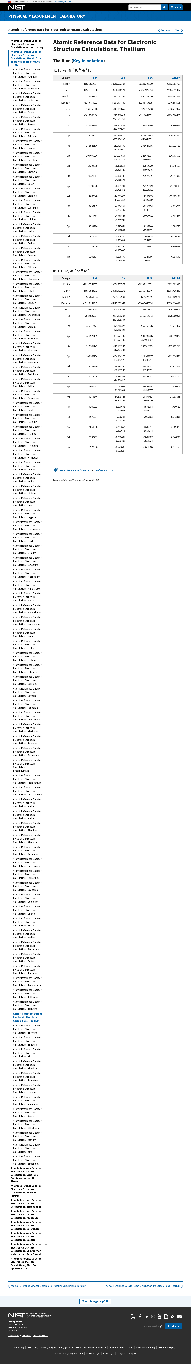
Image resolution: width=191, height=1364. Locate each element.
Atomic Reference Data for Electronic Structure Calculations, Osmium (27, 680)
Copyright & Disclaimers (70, 1347)
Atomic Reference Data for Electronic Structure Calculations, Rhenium (27, 827)
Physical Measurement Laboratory (46, 16)
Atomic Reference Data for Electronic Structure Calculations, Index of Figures (26, 1190)
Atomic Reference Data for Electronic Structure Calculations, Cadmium (27, 204)
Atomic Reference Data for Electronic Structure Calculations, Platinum (27, 728)
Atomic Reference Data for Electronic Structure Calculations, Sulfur (27, 957)
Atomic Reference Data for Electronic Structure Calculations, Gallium (27, 382)
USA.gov (121, 1353)
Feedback (173, 1326)
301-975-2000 (14, 1330)
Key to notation (88, 60)
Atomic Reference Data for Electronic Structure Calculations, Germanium (27, 394)
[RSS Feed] (173, 1316)
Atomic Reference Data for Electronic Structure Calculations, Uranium (27, 1088)
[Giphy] (166, 1316)
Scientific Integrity (166, 1347)
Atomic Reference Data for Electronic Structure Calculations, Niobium (27, 656)
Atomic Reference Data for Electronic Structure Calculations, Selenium (27, 898)
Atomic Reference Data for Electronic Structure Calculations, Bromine (27, 192)
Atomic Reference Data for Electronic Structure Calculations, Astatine (27, 132)
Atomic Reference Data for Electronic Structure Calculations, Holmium (27, 442)
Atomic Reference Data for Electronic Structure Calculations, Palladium (27, 704)
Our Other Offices (40, 1335)
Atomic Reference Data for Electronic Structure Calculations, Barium (27, 144)
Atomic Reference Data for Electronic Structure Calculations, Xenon (27, 1112)
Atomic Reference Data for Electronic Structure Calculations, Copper (27, 299)
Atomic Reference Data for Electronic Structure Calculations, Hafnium (27, 418)
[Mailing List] (179, 1316)
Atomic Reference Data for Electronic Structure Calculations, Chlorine (27, 263)
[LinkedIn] (146, 1316)
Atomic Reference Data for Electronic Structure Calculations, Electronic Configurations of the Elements (26, 1175)
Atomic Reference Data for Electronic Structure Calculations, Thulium (27, 1041)
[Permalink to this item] (107, 60)
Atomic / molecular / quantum (75, 470)
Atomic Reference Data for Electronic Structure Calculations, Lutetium (27, 561)
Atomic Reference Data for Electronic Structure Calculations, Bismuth (27, 168)
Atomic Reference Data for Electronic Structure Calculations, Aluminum (27, 85)
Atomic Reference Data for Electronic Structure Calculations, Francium (27, 359)
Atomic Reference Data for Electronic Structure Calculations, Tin (27, 1053)
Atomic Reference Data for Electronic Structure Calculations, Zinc (27, 1148)
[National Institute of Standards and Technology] (29, 1315)
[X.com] (133, 1316)
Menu (177, 7)
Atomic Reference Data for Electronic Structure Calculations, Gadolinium (27, 371)
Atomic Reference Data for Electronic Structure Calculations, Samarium (27, 874)
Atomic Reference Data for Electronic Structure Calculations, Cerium (27, 240)
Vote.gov (131, 1353)
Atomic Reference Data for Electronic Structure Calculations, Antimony (27, 97)
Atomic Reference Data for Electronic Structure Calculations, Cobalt (27, 287)
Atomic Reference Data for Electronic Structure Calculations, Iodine (27, 478)
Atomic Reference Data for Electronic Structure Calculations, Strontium (27, 946)
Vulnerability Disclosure (95, 1347)
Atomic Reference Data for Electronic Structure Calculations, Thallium (28, 1017)
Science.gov (108, 1353)
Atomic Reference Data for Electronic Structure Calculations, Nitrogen (27, 668)
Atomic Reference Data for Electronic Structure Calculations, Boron (27, 180)
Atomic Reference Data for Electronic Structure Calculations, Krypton (27, 513)
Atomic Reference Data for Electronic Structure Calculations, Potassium (27, 752)
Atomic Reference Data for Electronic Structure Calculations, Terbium (27, 1005)
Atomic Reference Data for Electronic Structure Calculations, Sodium (27, 934)
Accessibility (32, 1347)
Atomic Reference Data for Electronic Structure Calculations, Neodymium (27, 621)
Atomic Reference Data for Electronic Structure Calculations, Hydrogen (27, 454)
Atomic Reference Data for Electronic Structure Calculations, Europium (27, 335)
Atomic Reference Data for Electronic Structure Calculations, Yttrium (27, 1136)
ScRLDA (176, 77)
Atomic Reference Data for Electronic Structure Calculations (55, 29)
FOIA (130, 1347)
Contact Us (26, 1335)
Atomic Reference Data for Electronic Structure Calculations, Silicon (27, 910)
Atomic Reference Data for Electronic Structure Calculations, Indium (27, 466)
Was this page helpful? (95, 1301)
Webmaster (13, 1335)
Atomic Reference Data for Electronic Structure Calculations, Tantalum (27, 969)
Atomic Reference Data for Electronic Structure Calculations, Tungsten (27, 1077)
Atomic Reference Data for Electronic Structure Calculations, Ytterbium (27, 1124)
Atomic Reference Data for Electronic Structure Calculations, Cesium (27, 251)
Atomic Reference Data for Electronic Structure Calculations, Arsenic (27, 120)
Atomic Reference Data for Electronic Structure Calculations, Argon (27, 109)
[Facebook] (140, 1316)
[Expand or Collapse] (46, 52)
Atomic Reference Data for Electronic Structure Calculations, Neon (27, 632)
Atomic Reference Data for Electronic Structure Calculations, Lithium (27, 549)
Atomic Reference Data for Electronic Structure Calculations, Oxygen (27, 692)
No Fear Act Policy (117, 1347)
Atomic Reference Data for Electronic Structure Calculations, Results (26, 1237)
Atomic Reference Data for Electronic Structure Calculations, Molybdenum (27, 609)
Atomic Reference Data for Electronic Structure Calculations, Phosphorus (27, 716)
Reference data (104, 470)
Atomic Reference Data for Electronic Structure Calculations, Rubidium (27, 850)
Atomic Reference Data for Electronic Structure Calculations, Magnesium (27, 573)
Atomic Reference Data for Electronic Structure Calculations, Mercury (27, 597)
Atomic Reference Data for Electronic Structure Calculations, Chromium (27, 275)
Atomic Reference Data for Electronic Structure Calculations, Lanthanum (27, 525)
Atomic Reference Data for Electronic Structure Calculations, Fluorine (27, 347)
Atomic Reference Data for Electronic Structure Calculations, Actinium (27, 73)
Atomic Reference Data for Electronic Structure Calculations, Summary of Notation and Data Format (26, 1249)
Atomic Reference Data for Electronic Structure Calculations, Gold (27, 406)
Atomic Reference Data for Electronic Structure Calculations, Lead (27, 537)
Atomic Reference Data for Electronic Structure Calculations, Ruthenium (27, 862)
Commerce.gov (93, 1353)
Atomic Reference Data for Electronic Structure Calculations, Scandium (27, 886)
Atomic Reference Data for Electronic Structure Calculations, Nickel (27, 644)
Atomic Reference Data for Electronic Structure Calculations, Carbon (27, 228)
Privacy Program (48, 1347)
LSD (123, 77)
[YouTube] (159, 1316)
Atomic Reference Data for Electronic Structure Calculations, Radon (27, 815)
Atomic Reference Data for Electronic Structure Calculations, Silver (27, 922)
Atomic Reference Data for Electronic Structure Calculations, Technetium (27, 981)
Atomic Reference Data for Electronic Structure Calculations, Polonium (27, 740)
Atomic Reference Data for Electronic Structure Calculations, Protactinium (27, 791)
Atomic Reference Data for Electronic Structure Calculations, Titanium (27, 1065)
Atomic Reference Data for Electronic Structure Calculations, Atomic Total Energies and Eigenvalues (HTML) (26, 58)
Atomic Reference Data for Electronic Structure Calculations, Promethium (27, 779)
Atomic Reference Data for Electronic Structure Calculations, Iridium (27, 490)
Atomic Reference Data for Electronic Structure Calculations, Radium (27, 803)
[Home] (16, 7)
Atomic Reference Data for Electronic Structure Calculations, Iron (27, 501)
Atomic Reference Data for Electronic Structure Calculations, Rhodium (27, 838)
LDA (95, 77)
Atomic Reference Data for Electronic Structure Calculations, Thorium (27, 1029)
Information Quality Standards (69, 1353)
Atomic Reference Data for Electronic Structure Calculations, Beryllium (27, 156)
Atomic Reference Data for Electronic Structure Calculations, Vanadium (27, 1100)
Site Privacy (18, 1347)
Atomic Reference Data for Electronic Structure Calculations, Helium (27, 430)
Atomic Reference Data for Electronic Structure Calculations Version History (27, 44)
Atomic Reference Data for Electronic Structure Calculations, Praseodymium (27, 765)
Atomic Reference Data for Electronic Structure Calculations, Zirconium (27, 1160)
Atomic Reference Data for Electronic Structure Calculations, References (26, 1226)
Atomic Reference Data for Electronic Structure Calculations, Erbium (27, 323)
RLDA (150, 77)
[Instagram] (153, 1316)
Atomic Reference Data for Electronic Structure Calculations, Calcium (27, 216)
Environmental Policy (145, 1347)
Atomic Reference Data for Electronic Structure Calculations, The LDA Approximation (26, 1263)
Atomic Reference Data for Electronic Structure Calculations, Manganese (27, 585)
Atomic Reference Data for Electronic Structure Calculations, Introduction (26, 1203)
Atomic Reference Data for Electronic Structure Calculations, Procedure (26, 1214)
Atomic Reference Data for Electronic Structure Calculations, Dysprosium (27, 311)
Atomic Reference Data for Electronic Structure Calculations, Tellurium (27, 993)
